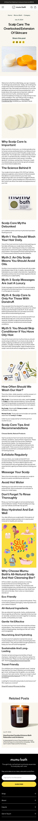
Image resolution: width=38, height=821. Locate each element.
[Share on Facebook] (23, 42)
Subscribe (19, 784)
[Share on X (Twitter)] (20, 42)
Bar (11, 101)
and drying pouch (14, 676)
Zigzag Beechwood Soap (18, 660)
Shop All (4, 686)
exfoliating (5, 676)
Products (10, 686)
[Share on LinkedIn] (17, 42)
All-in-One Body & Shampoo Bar (18, 98)
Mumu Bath (18, 15)
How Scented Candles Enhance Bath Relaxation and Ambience (17, 736)
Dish (28, 660)
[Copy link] (13, 42)
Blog (23, 686)
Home (10, 15)
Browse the (18, 686)
